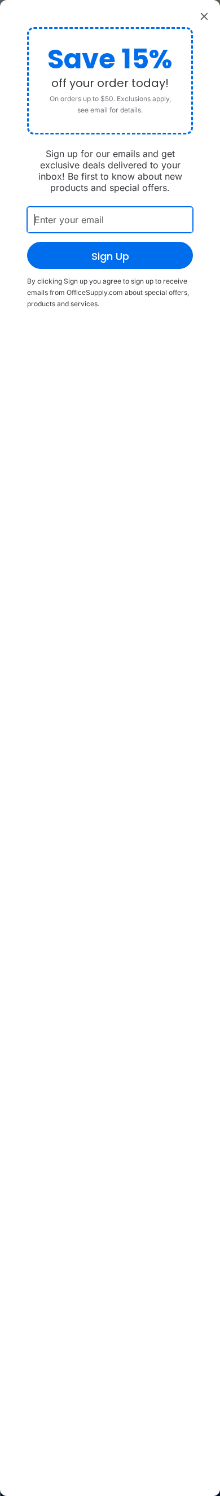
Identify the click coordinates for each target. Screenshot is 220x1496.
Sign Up (110, 256)
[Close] (204, 16)
